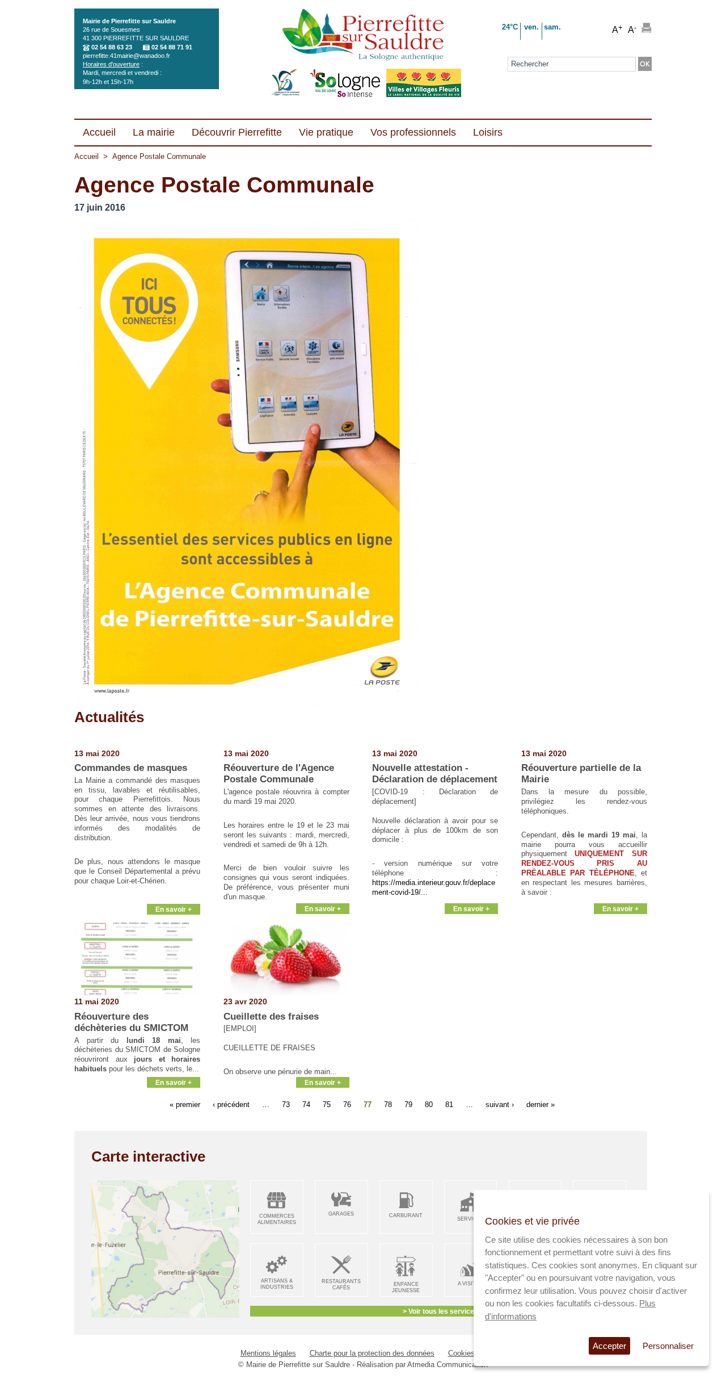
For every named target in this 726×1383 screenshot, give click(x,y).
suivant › (500, 1104)
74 (306, 1104)
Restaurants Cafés (341, 1284)
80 (429, 1104)
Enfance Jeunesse (406, 1287)
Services (470, 1219)
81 (449, 1104)
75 (327, 1104)
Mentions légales (268, 1353)
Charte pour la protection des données (372, 1353)
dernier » (540, 1104)
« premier (185, 1104)
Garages (341, 1214)
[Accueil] (362, 36)
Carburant (406, 1215)
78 (388, 1104)
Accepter (609, 1346)
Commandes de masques (130, 767)
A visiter (470, 1283)
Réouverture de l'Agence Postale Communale (278, 773)
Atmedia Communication (447, 1364)
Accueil (86, 156)
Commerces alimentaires (277, 1219)
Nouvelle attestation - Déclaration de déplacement (434, 773)
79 (408, 1104)
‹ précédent (231, 1104)
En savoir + (173, 909)
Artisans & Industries (276, 1284)
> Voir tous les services (440, 1311)
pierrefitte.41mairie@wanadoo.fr (126, 55)
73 (286, 1104)
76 (347, 1104)
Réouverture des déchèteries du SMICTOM (131, 1022)
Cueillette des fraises (271, 1016)
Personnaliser (668, 1346)
